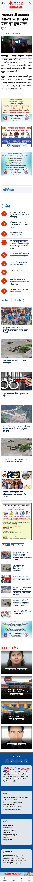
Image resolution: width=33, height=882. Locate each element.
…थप (19, 781)
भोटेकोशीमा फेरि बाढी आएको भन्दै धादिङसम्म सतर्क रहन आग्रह (15, 460)
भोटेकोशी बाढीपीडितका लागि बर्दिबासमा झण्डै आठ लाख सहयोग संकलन (14, 494)
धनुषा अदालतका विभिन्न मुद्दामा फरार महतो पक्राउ (15, 394)
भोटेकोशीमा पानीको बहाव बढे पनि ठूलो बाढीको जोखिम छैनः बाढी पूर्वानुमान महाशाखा (16, 429)
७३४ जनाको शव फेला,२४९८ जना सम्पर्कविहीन (14, 362)
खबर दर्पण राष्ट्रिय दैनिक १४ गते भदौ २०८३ (22, 612)
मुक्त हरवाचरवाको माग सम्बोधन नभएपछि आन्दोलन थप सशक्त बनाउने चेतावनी (15, 330)
